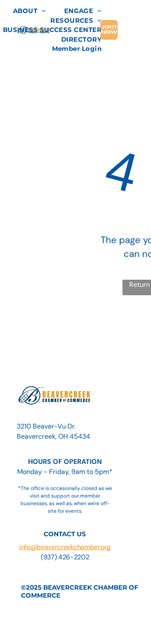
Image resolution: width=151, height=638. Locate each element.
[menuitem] (29, 11)
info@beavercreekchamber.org (64, 547)
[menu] (138, 13)
